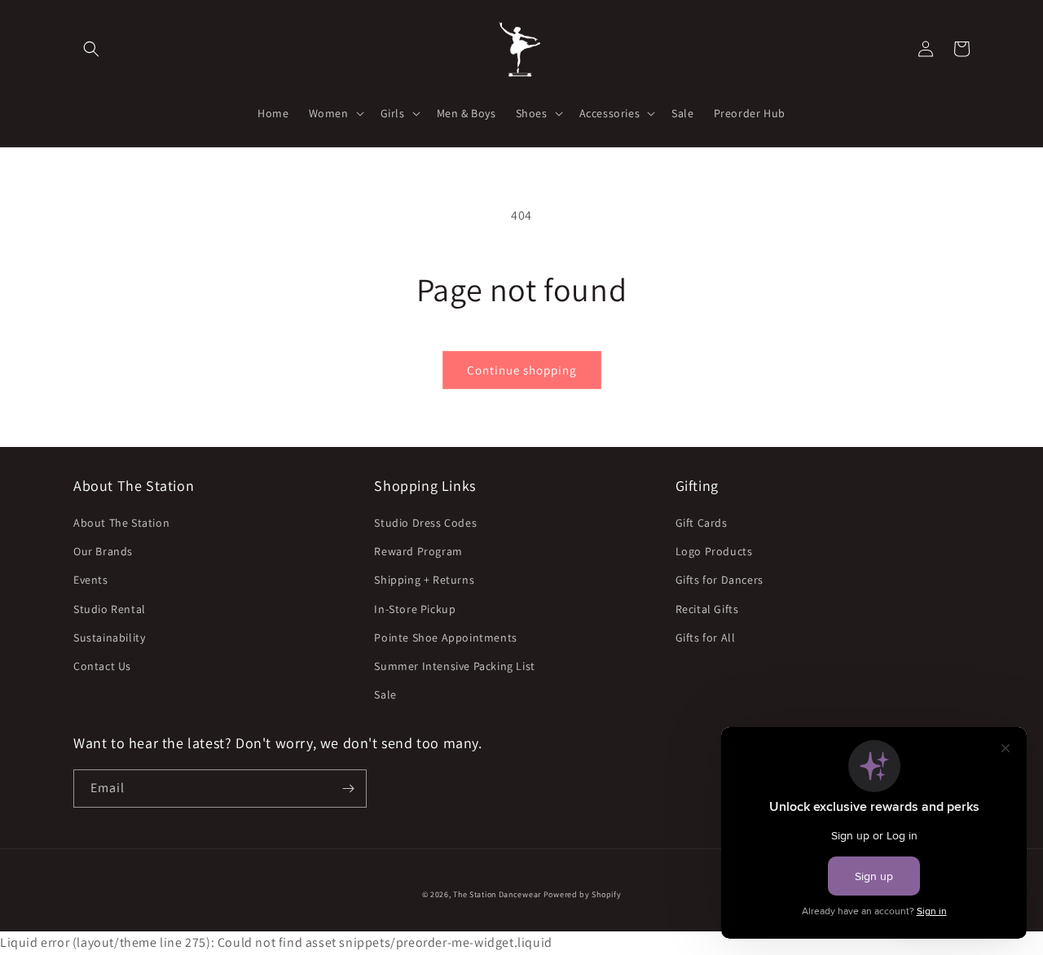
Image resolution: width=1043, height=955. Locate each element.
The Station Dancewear (497, 894)
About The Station (121, 522)
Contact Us (102, 666)
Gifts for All (706, 637)
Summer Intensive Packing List (454, 666)
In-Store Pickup (414, 609)
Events (90, 579)
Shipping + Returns (424, 579)
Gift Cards (702, 522)
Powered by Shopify (583, 894)
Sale (385, 694)
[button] (91, 49)
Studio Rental (109, 609)
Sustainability (109, 637)
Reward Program (418, 551)
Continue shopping (522, 370)
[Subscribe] (348, 788)
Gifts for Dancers (720, 579)
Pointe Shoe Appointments (445, 637)
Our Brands (103, 551)
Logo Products (714, 551)
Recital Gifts (707, 609)
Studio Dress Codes (425, 522)
